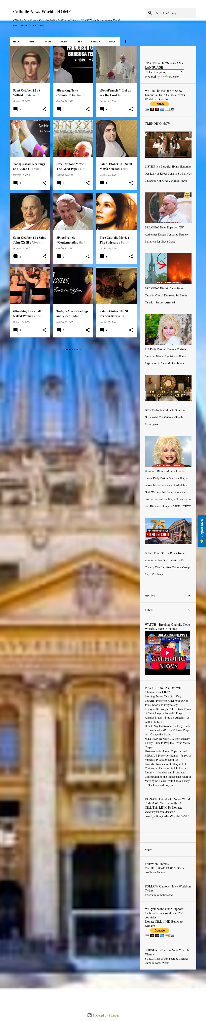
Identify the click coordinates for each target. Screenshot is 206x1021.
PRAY (112, 41)
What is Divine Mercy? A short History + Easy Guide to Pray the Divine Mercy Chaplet (167, 743)
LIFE (79, 41)
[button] (44, 109)
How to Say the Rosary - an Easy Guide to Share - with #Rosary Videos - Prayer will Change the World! (168, 730)
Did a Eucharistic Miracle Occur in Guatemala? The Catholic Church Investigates (165, 417)
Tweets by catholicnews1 (159, 895)
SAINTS (95, 41)
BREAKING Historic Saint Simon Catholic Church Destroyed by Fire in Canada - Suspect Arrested (166, 295)
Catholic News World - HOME (42, 11)
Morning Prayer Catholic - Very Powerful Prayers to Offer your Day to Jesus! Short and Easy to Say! (166, 700)
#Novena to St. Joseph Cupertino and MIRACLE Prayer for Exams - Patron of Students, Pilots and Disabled (168, 755)
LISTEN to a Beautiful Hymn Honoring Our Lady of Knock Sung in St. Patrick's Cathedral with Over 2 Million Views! (168, 173)
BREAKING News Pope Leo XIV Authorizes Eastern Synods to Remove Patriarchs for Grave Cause (166, 234)
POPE (48, 41)
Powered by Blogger (105, 1015)
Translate (174, 77)
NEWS (64, 41)
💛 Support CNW (202, 531)
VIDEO (32, 41)
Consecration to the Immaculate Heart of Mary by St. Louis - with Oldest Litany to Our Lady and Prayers (168, 781)
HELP (16, 41)
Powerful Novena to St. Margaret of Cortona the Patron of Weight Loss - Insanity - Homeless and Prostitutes (165, 768)
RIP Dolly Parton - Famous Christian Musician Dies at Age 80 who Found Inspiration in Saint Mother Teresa (166, 356)
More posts (73, 349)
